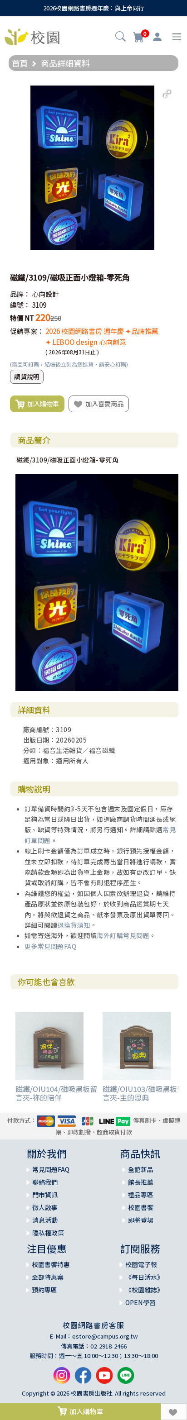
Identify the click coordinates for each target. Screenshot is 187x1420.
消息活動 (45, 1220)
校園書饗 (140, 1207)
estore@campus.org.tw (105, 1336)
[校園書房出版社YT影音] (104, 1379)
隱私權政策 (48, 1232)
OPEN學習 (140, 1302)
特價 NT (22, 318)
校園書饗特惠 (51, 1264)
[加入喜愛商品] (174, 1411)
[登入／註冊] (157, 37)
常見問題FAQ (50, 1169)
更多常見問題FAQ (51, 946)
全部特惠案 (48, 1277)
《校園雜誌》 (144, 1289)
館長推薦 (140, 1182)
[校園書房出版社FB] (83, 1379)
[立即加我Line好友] (125, 1379)
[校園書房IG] (61, 1379)
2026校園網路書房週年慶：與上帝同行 (93, 8)
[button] (120, 37)
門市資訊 (45, 1194)
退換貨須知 (73, 924)
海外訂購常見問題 (123, 935)
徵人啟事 (45, 1207)
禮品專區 (140, 1194)
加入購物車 (42, 403)
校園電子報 (141, 1264)
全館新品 (140, 1169)
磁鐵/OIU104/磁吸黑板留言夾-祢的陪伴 (56, 1093)
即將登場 (140, 1220)
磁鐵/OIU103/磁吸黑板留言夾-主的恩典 (143, 1093)
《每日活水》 (144, 1277)
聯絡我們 (45, 1182)
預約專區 (44, 1289)
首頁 (20, 63)
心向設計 (45, 294)
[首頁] (32, 35)
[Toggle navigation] (177, 37)
